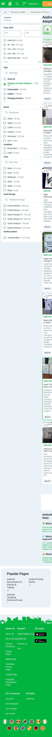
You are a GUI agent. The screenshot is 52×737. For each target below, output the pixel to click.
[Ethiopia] (31, 721)
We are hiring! (11, 639)
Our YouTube (11, 709)
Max (27, 33)
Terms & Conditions (10, 645)
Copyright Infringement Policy (11, 682)
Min (6, 33)
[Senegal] (38, 721)
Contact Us (22, 644)
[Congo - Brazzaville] (29, 728)
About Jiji (10, 634)
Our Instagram (12, 704)
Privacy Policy (9, 652)
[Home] (11, 4)
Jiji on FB (9, 699)
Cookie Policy (11, 674)
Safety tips (21, 639)
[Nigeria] (5, 721)
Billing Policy (11, 659)
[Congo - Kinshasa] (23, 728)
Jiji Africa (30, 699)
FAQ (19, 649)
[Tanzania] (25, 721)
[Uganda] (18, 721)
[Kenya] (11, 721)
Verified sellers (18, 238)
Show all (11, 79)
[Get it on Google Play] (40, 641)
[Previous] (47, 499)
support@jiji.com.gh (26, 634)
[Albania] (36, 728)
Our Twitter (10, 714)
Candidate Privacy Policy (10, 667)
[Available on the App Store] (40, 634)
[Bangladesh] (9, 728)
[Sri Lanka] (16, 728)
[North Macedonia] (42, 728)
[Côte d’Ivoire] (45, 721)
